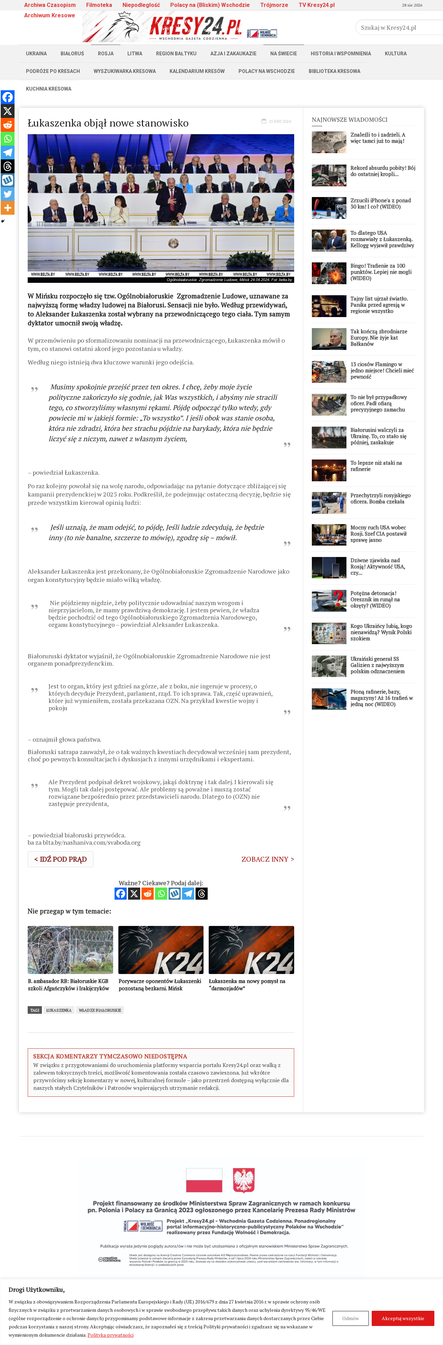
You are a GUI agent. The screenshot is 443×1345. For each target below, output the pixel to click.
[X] (134, 894)
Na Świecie (283, 53)
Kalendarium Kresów (197, 71)
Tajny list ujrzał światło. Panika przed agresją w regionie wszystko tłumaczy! (379, 307)
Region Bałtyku (176, 53)
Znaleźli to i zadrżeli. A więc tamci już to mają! (378, 137)
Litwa (134, 53)
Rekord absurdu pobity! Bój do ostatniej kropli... (383, 171)
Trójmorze (274, 5)
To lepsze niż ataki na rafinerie (376, 466)
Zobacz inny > (268, 859)
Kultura (396, 53)
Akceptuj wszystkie (403, 1318)
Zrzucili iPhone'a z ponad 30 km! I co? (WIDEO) (381, 203)
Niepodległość (141, 5)
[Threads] (202, 894)
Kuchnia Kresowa (48, 89)
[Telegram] (188, 894)
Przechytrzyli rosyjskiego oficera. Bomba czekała (381, 498)
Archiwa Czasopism (50, 5)
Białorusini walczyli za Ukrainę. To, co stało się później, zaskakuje (379, 436)
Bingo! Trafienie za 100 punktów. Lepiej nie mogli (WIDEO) (381, 271)
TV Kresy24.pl (317, 5)
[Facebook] (121, 894)
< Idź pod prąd (60, 859)
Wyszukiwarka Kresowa (125, 71)
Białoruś (72, 53)
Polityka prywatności (111, 1335)
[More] (8, 208)
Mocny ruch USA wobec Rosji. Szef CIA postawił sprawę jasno (379, 533)
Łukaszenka (59, 1010)
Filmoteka (99, 5)
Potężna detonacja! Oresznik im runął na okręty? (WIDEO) (375, 599)
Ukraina (36, 53)
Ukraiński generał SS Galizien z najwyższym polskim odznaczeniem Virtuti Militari (378, 668)
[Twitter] (8, 194)
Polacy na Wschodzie (266, 71)
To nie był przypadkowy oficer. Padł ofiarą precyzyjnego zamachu (379, 403)
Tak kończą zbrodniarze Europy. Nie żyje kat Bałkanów (379, 337)
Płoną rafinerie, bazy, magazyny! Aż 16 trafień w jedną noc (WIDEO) (382, 697)
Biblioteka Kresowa (334, 71)
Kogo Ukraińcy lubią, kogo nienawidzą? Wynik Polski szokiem (381, 632)
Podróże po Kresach (53, 71)
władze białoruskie (100, 1010)
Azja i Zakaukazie (233, 53)
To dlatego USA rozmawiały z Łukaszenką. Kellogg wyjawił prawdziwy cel (382, 242)
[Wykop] (175, 894)
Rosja (106, 53)
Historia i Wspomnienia (341, 53)
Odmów (350, 1318)
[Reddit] (148, 894)
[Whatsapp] (161, 894)
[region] (221, 1312)
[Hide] (3, 221)
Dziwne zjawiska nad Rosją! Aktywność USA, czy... (378, 566)
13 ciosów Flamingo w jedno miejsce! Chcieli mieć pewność (382, 370)
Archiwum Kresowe (49, 15)
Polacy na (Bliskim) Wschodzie (210, 5)
